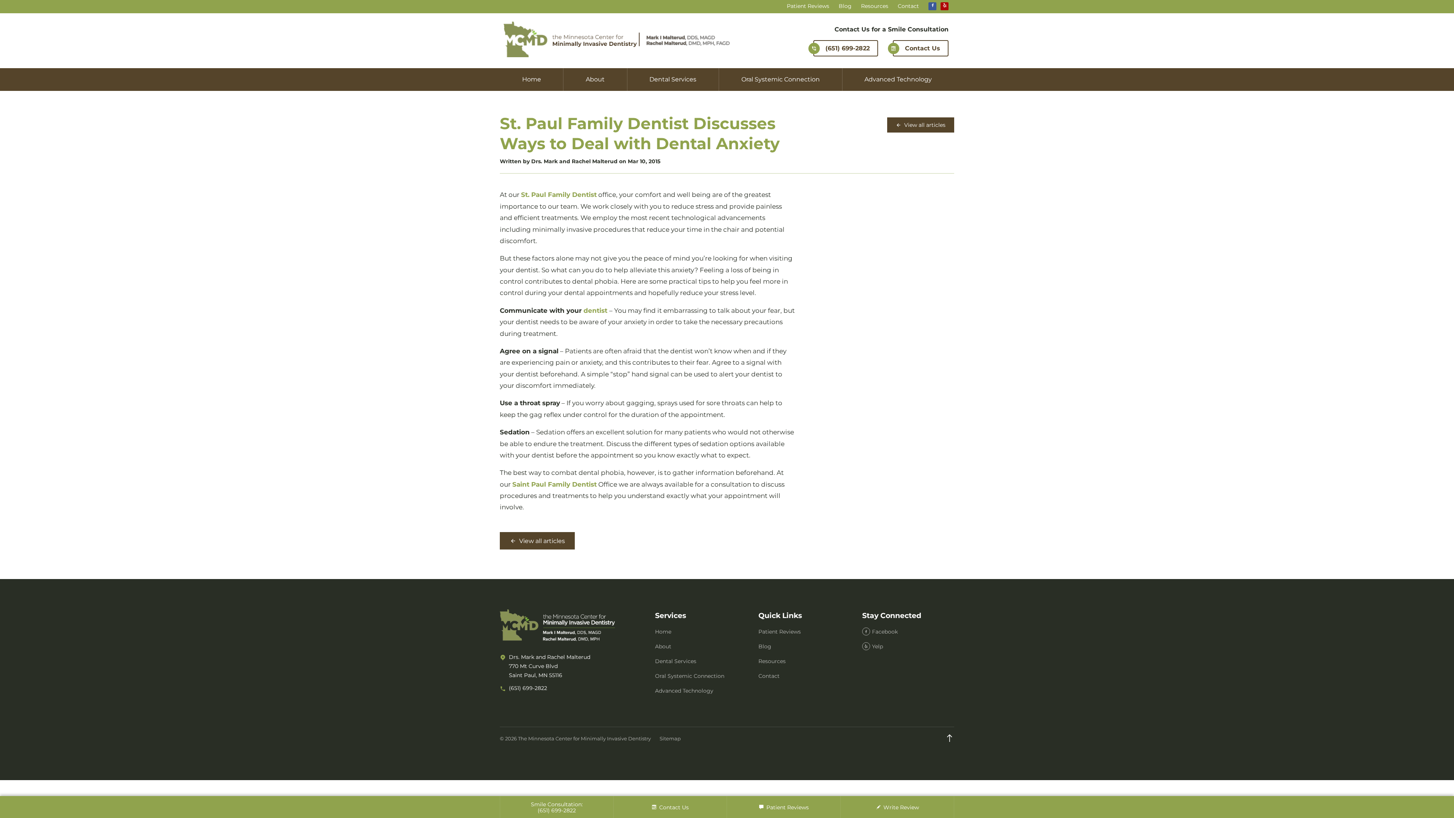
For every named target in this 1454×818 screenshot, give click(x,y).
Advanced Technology (898, 79)
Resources (874, 6)
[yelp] (945, 6)
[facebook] (932, 6)
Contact (908, 6)
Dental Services (672, 79)
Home (531, 79)
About (595, 79)
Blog (845, 6)
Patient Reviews (808, 6)
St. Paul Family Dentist (559, 194)
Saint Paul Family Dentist (554, 484)
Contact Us (922, 48)
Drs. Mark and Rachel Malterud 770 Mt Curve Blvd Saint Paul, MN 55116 (549, 666)
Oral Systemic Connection (780, 79)
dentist (595, 310)
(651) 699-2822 (847, 48)
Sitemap (670, 738)
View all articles (924, 125)
